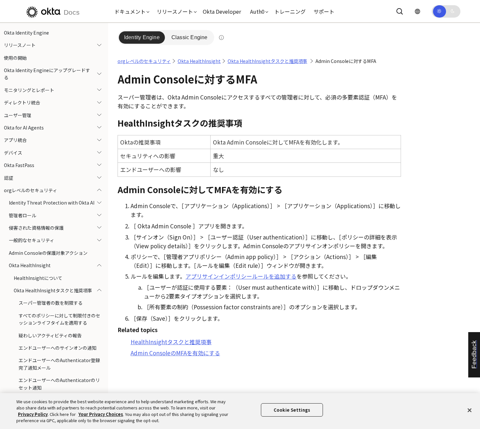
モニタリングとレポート (29, 90)
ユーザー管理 (17, 115)
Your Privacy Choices (100, 414)
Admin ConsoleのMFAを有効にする (175, 353)
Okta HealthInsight (30, 265)
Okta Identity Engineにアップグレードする (47, 74)
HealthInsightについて (38, 278)
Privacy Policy (33, 414)
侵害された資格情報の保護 (36, 227)
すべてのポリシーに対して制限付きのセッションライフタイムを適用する (59, 319)
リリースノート (20, 45)
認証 (8, 178)
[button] (130, 11)
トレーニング (290, 11)
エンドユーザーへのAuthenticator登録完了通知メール (59, 364)
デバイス (13, 152)
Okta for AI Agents (24, 127)
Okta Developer (222, 11)
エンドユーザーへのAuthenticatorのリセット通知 (59, 384)
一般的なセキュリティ (31, 240)
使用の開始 (15, 57)
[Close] (469, 410)
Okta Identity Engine (26, 32)
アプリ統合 (15, 140)
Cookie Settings (292, 410)
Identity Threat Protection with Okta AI (51, 202)
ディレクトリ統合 (22, 102)
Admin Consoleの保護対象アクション (48, 253)
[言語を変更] (417, 11)
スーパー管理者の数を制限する (51, 303)
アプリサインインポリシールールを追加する (240, 276)
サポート (323, 11)
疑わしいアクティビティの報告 (50, 335)
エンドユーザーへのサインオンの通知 (57, 348)
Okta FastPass (19, 165)
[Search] (399, 11)
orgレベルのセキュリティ (30, 190)
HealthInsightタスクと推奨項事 (171, 342)
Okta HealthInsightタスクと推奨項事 (53, 290)
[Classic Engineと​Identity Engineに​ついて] (221, 37)
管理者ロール (22, 215)
